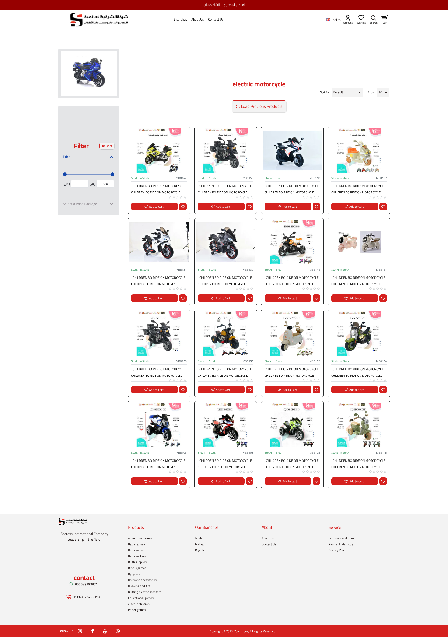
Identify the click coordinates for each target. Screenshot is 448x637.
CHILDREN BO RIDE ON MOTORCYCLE (159, 186)
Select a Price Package (80, 203)
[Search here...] (373, 19)
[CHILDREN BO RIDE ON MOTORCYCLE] (159, 150)
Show (371, 92)
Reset (108, 145)
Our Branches (207, 527)
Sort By (324, 92)
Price (67, 156)
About (267, 527)
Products (136, 527)
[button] (154, 206)
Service (335, 527)
